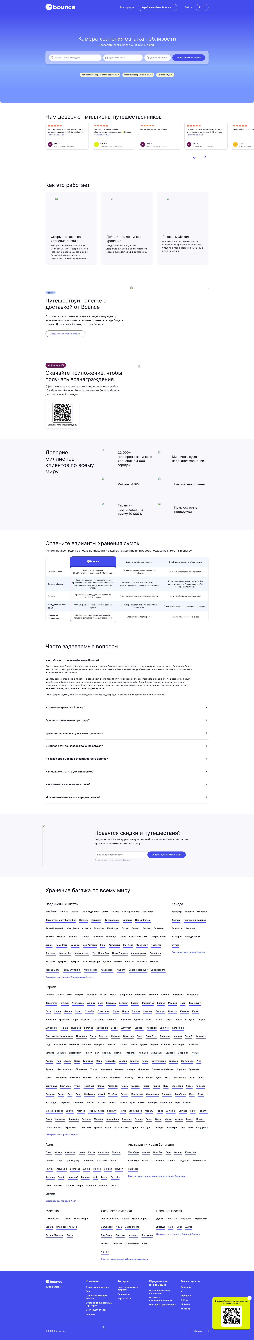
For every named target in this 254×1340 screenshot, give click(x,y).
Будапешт (178, 994)
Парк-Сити (61, 945)
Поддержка (124, 1294)
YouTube (185, 1308)
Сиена (201, 1077)
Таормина (115, 1077)
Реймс (141, 1102)
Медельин (117, 1243)
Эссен (149, 1119)
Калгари (176, 920)
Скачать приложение (97, 1287)
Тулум (70, 1235)
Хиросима (103, 1152)
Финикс (50, 936)
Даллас (146, 928)
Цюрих (143, 1044)
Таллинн (165, 1044)
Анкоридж (114, 945)
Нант (168, 1077)
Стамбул (89, 1011)
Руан (132, 1102)
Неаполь (83, 920)
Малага (68, 1011)
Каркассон (137, 1094)
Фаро (99, 1061)
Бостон (75, 911)
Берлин (135, 1003)
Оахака (49, 1226)
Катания (184, 1011)
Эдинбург (92, 994)
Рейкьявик (101, 1077)
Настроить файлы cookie (162, 1304)
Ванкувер (177, 911)
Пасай (61, 1177)
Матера (130, 1069)
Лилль (67, 1061)
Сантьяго (120, 1235)
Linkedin (185, 1304)
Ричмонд (190, 928)
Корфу (195, 1011)
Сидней (146, 1152)
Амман (188, 1226)
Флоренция (126, 994)
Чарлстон (156, 945)
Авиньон (143, 1052)
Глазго (149, 1019)
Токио (49, 1152)
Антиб (101, 1094)
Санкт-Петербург (138, 969)
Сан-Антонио (90, 945)
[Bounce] (60, 7)
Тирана (64, 1027)
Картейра (65, 1086)
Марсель (86, 1019)
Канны (49, 1077)
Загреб (188, 1036)
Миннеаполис (82, 953)
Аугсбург (146, 1127)
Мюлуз (168, 1119)
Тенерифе (110, 1061)
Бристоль (128, 1036)
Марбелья (180, 1094)
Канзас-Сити (52, 969)
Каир (170, 1226)
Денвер (135, 928)
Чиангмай (73, 1177)
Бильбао (88, 1027)
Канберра (133, 1168)
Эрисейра (171, 1127)
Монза (189, 1119)
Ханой (86, 1168)
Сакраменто (90, 969)
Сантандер (51, 1086)
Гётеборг (113, 1094)
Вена (100, 1003)
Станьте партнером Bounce (96, 1297)
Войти (188, 7)
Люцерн (61, 1052)
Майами (64, 911)
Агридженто (71, 1127)
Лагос (123, 1110)
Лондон (50, 994)
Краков (161, 1003)
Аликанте (201, 1036)
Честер (81, 1110)
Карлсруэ (60, 1119)
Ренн (191, 1077)
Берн (177, 1102)
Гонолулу (99, 928)
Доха (179, 1226)
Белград (50, 1052)
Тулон (159, 1077)
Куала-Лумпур (73, 1160)
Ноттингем (129, 1052)
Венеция (153, 994)
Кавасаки (102, 1160)
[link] (65, 333)
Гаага (108, 1127)
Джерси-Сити (158, 936)
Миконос (111, 1019)
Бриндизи (194, 1069)
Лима (119, 1226)
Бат (97, 1052)
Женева (119, 1069)
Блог (88, 1291)
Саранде (158, 1127)
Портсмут (129, 1077)
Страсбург (151, 1036)
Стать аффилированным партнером (99, 1304)
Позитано (193, 1044)
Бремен (70, 1110)
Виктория (177, 936)
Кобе (95, 1177)
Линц (78, 1094)
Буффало (75, 961)
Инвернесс (61, 1077)
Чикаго (115, 911)
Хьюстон (61, 936)
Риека (49, 1119)
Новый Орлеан (143, 920)
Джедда (160, 1226)
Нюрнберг (88, 1086)
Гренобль (78, 1102)
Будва (158, 1119)
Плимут (200, 1119)
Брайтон (164, 1027)
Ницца (57, 1011)
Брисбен (157, 1152)
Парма (124, 1086)
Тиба (113, 1185)
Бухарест (99, 1044)
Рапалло (203, 1110)
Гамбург (172, 1011)
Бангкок (116, 1152)
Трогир (94, 1069)
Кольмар (87, 1077)
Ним (190, 1127)
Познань (106, 1052)
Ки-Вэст (84, 936)
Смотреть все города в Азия (61, 1201)
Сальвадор (107, 1226)
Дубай (159, 1218)
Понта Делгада (54, 1127)
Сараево (139, 1027)
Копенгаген (51, 1003)
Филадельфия (112, 920)
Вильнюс (75, 1077)
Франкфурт (195, 1003)
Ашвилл (121, 969)
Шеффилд (89, 1094)
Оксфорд (98, 1019)
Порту (125, 1011)
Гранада (135, 1086)
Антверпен (166, 1102)
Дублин (65, 1003)
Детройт (62, 961)
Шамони (115, 1036)
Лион (139, 1036)
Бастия (90, 1102)
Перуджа (65, 1102)
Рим (69, 994)
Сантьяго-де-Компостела (59, 1036)
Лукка (77, 1086)
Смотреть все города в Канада (188, 952)
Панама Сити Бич (72, 969)
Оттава (175, 945)
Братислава (180, 1077)
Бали (113, 1160)
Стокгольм (103, 1011)
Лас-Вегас (147, 911)
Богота (104, 1243)
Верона (136, 1011)
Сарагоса (167, 1094)
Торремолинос (96, 1110)
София (201, 1019)
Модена (177, 1036)
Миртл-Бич (65, 953)
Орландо (127, 920)
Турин (116, 1011)
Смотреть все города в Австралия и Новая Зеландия (156, 1176)
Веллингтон (199, 1160)
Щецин (186, 1102)
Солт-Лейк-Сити (138, 936)
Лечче (149, 1077)
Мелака (58, 1185)
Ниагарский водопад (195, 920)
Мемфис (154, 961)
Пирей (146, 1086)
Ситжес (183, 1110)
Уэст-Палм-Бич (100, 953)
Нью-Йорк (51, 911)
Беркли (118, 961)
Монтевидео (132, 1243)
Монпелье (143, 1069)
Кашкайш (74, 1119)
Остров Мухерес (54, 1235)
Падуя (117, 1052)
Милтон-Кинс (121, 1127)
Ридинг (156, 1086)
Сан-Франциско (130, 911)
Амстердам (78, 1003)
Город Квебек (192, 936)
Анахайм (50, 961)
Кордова (181, 1069)
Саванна (75, 945)
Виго (166, 1086)
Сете (182, 1127)
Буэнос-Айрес (139, 1218)
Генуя (93, 1036)
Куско (125, 1218)
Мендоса (133, 1235)
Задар (179, 1019)
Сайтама (50, 1193)
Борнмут (112, 1110)
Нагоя (82, 1152)
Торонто (189, 911)
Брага (135, 1127)
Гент (58, 1061)
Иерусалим (201, 1218)
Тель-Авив (172, 1218)
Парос (160, 1110)
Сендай (108, 1168)
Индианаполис (139, 953)
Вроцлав (189, 1019)
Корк (192, 1094)
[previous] (194, 157)
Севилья (147, 1011)
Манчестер (148, 1003)
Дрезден (50, 1094)
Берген (154, 1044)
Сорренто (183, 1052)
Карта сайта (124, 1298)
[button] (188, 57)
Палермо (160, 1011)
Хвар (140, 1077)
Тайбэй (49, 1168)
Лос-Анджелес (90, 911)
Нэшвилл (96, 920)
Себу (48, 1185)
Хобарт (171, 1160)
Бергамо (103, 1036)
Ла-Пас (105, 1251)
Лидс (48, 1044)
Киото (91, 1152)
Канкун (67, 1218)
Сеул (59, 1160)
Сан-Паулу (106, 1235)
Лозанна (101, 1102)
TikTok (184, 1300)
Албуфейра (202, 1127)
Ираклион (81, 1036)
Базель (124, 1094)
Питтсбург (155, 953)
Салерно (170, 1052)
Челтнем (86, 1127)
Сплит (78, 1011)
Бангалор (91, 1185)
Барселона (192, 994)
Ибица (195, 1052)
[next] (205, 157)
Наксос (113, 1102)
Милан (103, 994)
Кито (145, 1243)
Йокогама (70, 1152)
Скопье (139, 1119)
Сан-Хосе (128, 945)
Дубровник (51, 1027)
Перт (168, 1152)
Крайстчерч (157, 1160)
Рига (198, 1061)
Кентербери (112, 1119)
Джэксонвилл (158, 969)
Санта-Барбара (91, 961)
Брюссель (64, 1019)
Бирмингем (75, 1052)
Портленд (159, 928)
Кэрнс (145, 1160)
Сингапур (89, 1160)
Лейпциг (152, 1102)
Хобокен (129, 961)
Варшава (111, 1003)
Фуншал (50, 1069)
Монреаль (202, 911)
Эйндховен (81, 1069)
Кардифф (152, 1027)
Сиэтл (105, 911)
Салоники (106, 1069)
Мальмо (98, 1119)
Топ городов (127, 7)
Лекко (61, 1094)
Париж (60, 994)
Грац (69, 1094)
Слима (101, 1086)
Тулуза (168, 1019)
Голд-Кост (184, 1160)
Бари (75, 1019)
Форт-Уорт (142, 945)
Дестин (107, 961)
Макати (103, 1185)
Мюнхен (172, 1003)
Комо (77, 1061)
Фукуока (50, 1177)
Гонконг (50, 1160)
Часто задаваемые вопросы (128, 1288)
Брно (193, 1110)
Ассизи (49, 1061)
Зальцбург (156, 1052)
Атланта (86, 928)
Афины (91, 1003)
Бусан (104, 1177)
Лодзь (189, 1086)
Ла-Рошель (187, 1061)
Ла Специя (178, 1044)
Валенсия (51, 1019)
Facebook (186, 1287)
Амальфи (113, 1086)
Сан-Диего (73, 928)
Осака (58, 1152)
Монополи (177, 1086)
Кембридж (113, 928)
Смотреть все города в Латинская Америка (124, 1259)
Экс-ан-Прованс (54, 1110)
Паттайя (115, 1177)
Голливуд (111, 936)
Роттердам (51, 1102)
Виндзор (173, 1061)
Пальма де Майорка (162, 1069)
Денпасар (75, 1168)
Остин (125, 928)
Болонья (123, 1003)
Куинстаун (190, 1152)
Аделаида (133, 1160)
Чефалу (149, 1110)
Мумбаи (69, 1185)
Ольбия (123, 1061)
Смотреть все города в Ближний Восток (178, 1234)
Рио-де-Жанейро (110, 1218)
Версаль (86, 1119)
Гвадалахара (81, 1218)
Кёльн (134, 1044)
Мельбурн (133, 1152)
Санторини (60, 1044)
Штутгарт (126, 1027)
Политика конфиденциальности (161, 1299)
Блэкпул (134, 1061)
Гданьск (138, 1019)
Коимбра (200, 1086)
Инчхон (97, 1168)
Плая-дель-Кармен (66, 1226)
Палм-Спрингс (120, 953)
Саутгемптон (159, 1061)
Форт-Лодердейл (55, 928)
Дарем (49, 945)
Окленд (73, 936)
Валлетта (165, 1036)
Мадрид (79, 994)
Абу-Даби (186, 1218)
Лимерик (127, 1119)
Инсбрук (86, 1044)
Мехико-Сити (53, 1218)
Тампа (122, 936)
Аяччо (201, 1094)
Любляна (74, 1044)
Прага (113, 994)
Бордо (114, 1027)
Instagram (186, 1295)
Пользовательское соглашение (159, 1292)
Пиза (48, 1011)
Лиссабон (140, 994)
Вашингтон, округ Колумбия (61, 920)
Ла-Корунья (135, 1110)
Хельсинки (178, 1027)
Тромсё (98, 1127)
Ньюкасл (76, 1027)
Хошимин (61, 1168)
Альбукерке (107, 969)
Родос (145, 1061)
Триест (88, 1052)
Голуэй (123, 1044)
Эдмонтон (177, 928)
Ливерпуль (125, 1019)
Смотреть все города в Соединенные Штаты (70, 977)
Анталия (170, 1110)
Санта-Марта (132, 1226)
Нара (80, 1185)
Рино (102, 945)
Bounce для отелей (96, 1309)
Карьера (90, 1314)
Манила (85, 1177)
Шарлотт (142, 961)
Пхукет (119, 1168)
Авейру (179, 1119)
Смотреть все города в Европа (62, 1134)
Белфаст (112, 1044)
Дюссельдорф (64, 1069)
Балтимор (51, 953)
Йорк (182, 1003)
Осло (159, 1019)
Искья (123, 1102)
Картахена (147, 1235)
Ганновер (88, 1061)
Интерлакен (152, 1094)
